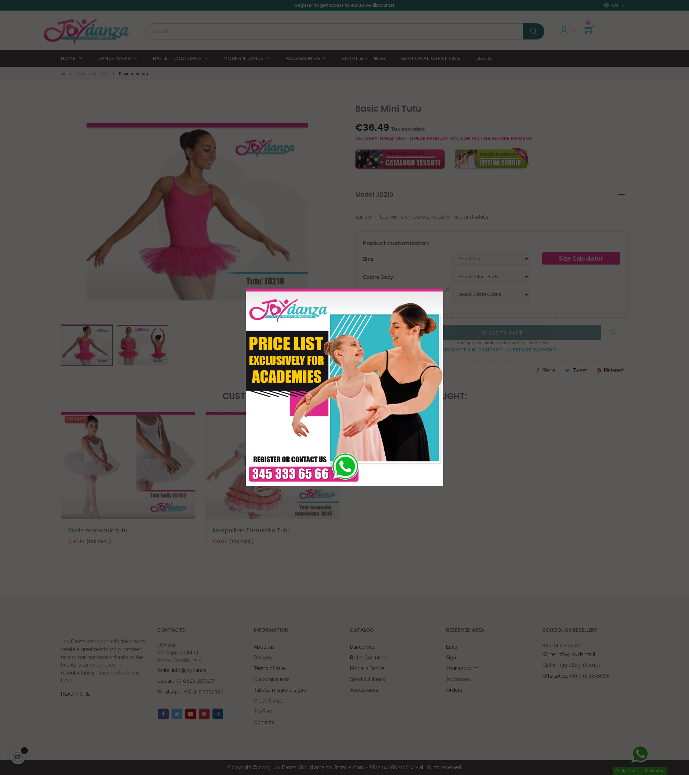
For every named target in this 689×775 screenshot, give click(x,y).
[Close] (447, 289)
